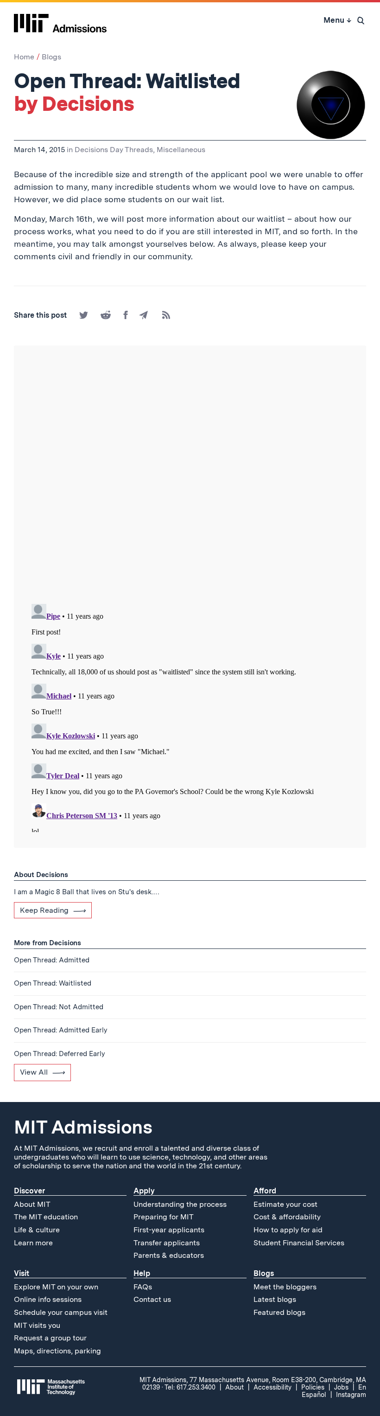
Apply (144, 1190)
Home (24, 56)
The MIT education (46, 1216)
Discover (29, 1190)
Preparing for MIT (163, 1216)
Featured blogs (279, 1312)
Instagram (351, 1394)
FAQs (142, 1286)
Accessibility (272, 1387)
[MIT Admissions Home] (60, 20)
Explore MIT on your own (56, 1286)
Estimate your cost (285, 1204)
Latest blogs (274, 1299)
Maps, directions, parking (57, 1350)
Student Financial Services (298, 1242)
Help (141, 1273)
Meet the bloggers (285, 1286)
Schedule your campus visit (61, 1312)
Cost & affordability (287, 1216)
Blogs (51, 56)
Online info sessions (48, 1299)
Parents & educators (168, 1255)
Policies (312, 1387)
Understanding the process (180, 1204)
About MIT (32, 1204)
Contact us (152, 1299)
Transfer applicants (166, 1242)
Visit (21, 1273)
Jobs (341, 1387)
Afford (264, 1190)
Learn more (33, 1242)
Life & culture (37, 1229)
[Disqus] (190, 475)
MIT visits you (37, 1325)
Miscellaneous (181, 149)
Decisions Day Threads (114, 149)
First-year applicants (168, 1229)
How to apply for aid (288, 1229)
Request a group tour (50, 1337)
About (234, 1387)
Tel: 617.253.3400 (190, 1387)
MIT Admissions (83, 1127)
